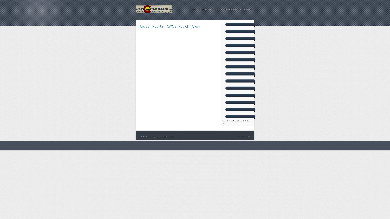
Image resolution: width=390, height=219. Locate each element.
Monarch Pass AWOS (236, 66)
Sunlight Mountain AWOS (238, 95)
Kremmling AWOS (235, 52)
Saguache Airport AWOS (238, 88)
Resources (203, 9)
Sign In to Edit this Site (168, 137)
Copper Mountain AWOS (238, 38)
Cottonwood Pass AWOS (238, 45)
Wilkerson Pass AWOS (237, 102)
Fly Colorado (147, 137)
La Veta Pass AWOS (236, 59)
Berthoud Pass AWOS (237, 31)
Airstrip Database (216, 9)
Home (195, 9)
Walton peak (233, 116)
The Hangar (248, 9)
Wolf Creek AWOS (235, 109)
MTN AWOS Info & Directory (239, 24)
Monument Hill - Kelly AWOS (240, 74)
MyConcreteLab (246, 136)
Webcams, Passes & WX (233, 9)
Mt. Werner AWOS (235, 81)
